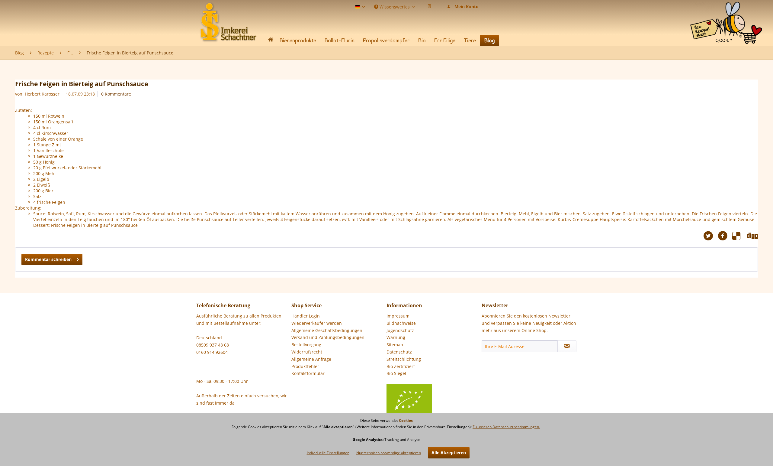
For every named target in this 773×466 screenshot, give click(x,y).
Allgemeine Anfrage (311, 359)
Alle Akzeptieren (448, 452)
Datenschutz (399, 352)
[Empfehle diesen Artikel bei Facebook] (725, 236)
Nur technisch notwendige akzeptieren (388, 452)
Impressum (397, 316)
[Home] (270, 40)
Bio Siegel (396, 373)
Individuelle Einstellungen (328, 452)
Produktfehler (305, 366)
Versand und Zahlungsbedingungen (327, 337)
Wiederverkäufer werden (316, 323)
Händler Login (305, 316)
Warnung (395, 337)
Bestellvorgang (306, 344)
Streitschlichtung (403, 359)
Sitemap (394, 344)
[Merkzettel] (429, 6)
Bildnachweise (401, 323)
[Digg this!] (752, 236)
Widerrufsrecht (306, 352)
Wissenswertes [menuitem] (394, 6)
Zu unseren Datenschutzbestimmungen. (506, 426)
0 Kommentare (116, 94)
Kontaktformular (308, 373)
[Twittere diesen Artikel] (710, 236)
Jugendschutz (400, 330)
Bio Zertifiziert (400, 366)
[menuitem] (726, 9)
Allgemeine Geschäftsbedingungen (326, 330)
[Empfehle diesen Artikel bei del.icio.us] (739, 236)
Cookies (406, 420)
